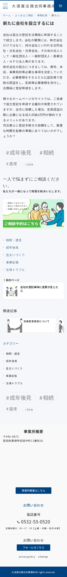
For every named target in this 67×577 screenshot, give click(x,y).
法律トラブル (15, 269)
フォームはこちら (33, 547)
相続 (48, 152)
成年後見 (21, 152)
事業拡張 (12, 262)
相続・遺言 (14, 240)
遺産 (13, 163)
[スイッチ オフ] (60, 6)
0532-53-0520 (35, 521)
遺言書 (30, 164)
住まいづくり (15, 255)
